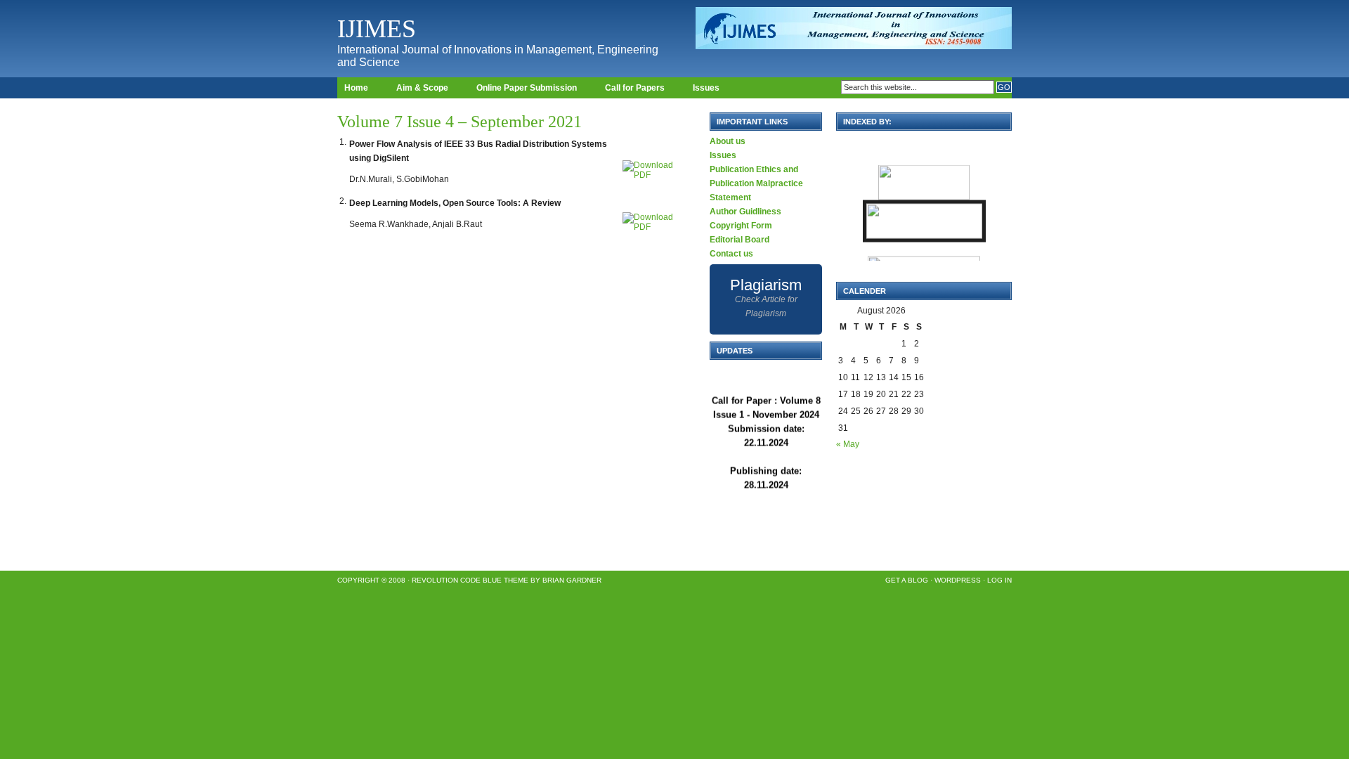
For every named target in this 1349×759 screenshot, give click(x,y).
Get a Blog (906, 580)
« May (847, 444)
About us (727, 141)
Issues (706, 88)
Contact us (731, 254)
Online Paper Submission (526, 88)
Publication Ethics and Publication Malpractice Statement (756, 183)
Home (356, 88)
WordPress (957, 580)
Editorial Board (739, 240)
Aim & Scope (422, 88)
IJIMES (376, 29)
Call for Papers (635, 88)
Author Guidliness (745, 211)
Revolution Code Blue (457, 580)
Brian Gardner (571, 580)
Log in (999, 580)
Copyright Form (741, 226)
